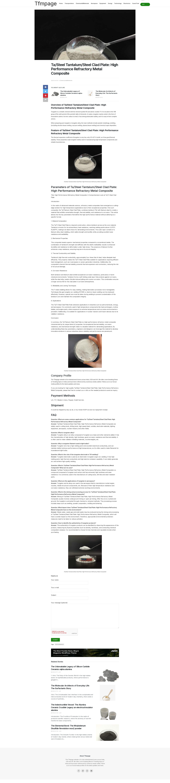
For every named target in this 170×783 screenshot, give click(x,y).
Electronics (127, 3)
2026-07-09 (55, 713)
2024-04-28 (54, 80)
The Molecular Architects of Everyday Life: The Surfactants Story (106, 93)
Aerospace (94, 3)
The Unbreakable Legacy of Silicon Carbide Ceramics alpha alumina (71, 93)
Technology (118, 3)
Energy (110, 3)
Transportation (69, 3)
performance (59, 644)
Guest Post (135, 3)
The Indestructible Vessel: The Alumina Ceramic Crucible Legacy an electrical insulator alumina (72, 707)
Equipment (103, 3)
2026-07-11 (64, 97)
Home (61, 3)
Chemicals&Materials (82, 3)
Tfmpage (46, 3)
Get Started (145, 5)
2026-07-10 (99, 97)
